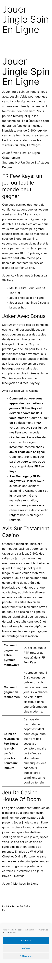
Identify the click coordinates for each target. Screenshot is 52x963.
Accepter (26, 940)
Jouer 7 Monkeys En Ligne (20, 883)
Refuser (26, 948)
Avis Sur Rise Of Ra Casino (20, 390)
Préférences (25, 956)
